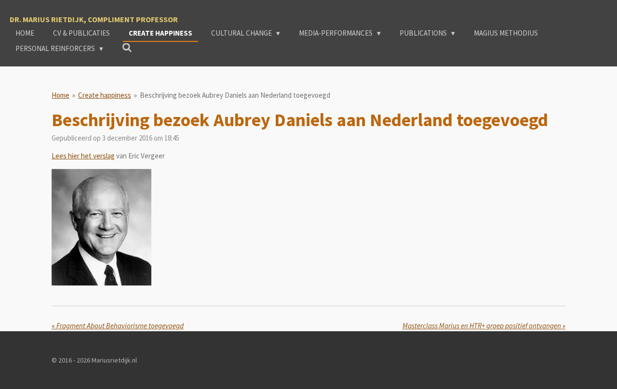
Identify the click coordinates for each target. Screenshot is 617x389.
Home (60, 95)
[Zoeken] (127, 48)
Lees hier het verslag (83, 155)
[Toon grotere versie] (101, 227)
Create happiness (104, 95)
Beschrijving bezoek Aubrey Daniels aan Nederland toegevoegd (235, 95)
